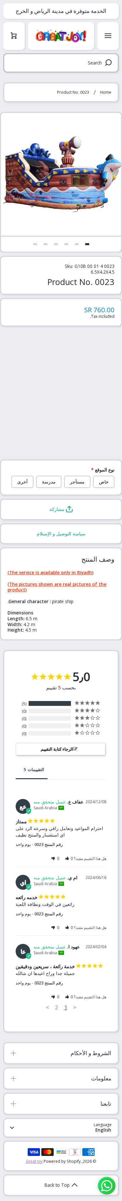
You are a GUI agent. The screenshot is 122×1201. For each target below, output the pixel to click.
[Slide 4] (56, 244)
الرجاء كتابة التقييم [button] (57, 749)
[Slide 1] (87, 244)
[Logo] (61, 36)
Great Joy (34, 1161)
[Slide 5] (45, 244)
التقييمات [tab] (36, 769)
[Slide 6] (35, 244)
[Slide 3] (66, 244)
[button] (61, 509)
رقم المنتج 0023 (48, 844)
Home (105, 92)
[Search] (109, 63)
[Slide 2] (77, 244)
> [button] (47, 1007)
